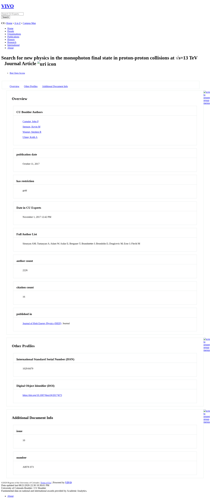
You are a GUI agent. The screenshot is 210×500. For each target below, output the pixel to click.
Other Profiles (31, 86)
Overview (14, 86)
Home (9, 23)
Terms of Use (46, 483)
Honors (11, 39)
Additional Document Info (55, 86)
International (13, 45)
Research (11, 42)
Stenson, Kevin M (31, 126)
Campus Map (29, 23)
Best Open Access (17, 73)
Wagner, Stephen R (32, 132)
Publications (13, 36)
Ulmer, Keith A (30, 137)
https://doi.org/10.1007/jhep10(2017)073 (42, 395)
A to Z (17, 23)
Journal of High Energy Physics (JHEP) (42, 323)
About (10, 48)
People (10, 31)
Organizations (14, 34)
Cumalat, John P (31, 121)
